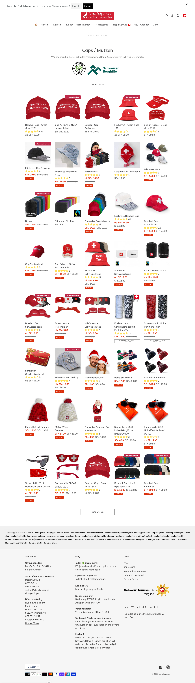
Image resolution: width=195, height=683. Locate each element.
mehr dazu (94, 569)
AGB (126, 562)
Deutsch (32, 666)
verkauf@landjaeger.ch (37, 590)
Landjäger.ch (164, 674)
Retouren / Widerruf (134, 575)
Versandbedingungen (135, 571)
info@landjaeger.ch (35, 619)
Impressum (129, 566)
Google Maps (32, 593)
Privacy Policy (131, 579)
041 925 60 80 (32, 586)
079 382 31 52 (32, 616)
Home (90, 35)
